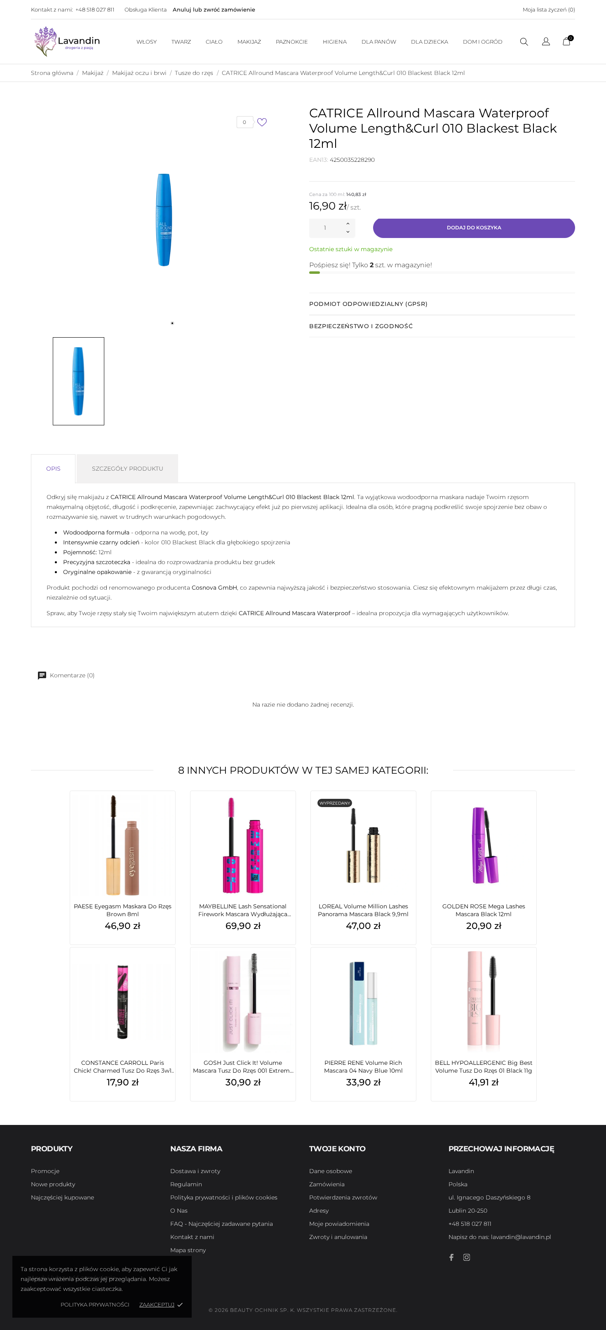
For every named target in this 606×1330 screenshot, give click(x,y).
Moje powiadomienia (339, 1223)
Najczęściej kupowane (62, 1197)
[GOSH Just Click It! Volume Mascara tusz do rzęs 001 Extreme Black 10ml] (287, 970)
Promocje (45, 1171)
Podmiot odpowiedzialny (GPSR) (368, 304)
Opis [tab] (53, 468)
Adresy (319, 1210)
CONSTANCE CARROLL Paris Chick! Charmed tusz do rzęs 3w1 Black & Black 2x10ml (122, 1067)
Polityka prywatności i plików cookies (223, 1197)
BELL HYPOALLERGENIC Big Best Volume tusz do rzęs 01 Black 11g (484, 1066)
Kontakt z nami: (52, 9)
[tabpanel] (164, 220)
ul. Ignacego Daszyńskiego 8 (490, 1197)
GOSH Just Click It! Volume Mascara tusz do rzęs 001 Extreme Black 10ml (243, 1067)
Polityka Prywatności (95, 1304)
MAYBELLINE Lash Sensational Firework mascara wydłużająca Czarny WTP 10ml (242, 910)
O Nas (179, 1210)
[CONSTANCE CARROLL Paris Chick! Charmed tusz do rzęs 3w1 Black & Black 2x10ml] (167, 970)
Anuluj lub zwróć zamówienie (214, 9)
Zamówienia (327, 1184)
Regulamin (186, 1184)
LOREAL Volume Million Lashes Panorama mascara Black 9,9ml (363, 910)
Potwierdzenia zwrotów (343, 1197)
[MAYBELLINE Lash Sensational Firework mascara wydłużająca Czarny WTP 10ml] (287, 814)
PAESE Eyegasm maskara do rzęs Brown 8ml (122, 910)
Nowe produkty (53, 1184)
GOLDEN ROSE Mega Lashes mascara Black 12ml (483, 910)
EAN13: (318, 159)
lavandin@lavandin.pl (500, 1237)
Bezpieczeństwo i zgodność (361, 326)
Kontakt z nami (192, 1237)
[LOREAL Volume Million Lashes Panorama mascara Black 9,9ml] (408, 814)
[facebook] (452, 1257)
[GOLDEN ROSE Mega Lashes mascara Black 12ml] (528, 814)
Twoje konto (337, 1148)
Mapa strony (188, 1250)
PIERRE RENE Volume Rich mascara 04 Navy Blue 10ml (363, 1066)
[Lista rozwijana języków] (546, 42)
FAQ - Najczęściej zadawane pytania (221, 1223)
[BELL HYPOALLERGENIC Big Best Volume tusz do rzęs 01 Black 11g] (528, 970)
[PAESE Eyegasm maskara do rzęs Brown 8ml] (167, 814)
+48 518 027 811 (95, 9)
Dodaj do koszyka (474, 227)
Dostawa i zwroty (195, 1171)
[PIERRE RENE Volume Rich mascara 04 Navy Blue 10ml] (408, 970)
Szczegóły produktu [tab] (127, 468)
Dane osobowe (330, 1171)
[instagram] (466, 1257)
